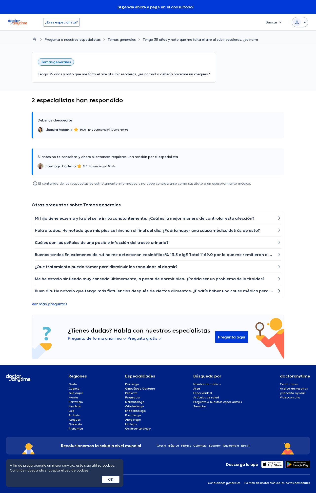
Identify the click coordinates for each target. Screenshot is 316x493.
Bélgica (173, 445)
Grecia (161, 445)
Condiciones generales (224, 483)
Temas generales (122, 39)
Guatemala (231, 445)
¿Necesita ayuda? (293, 393)
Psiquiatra (132, 397)
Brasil (245, 445)
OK (110, 479)
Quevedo (75, 424)
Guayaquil (76, 393)
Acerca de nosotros (294, 388)
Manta (73, 397)
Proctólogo (133, 415)
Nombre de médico (206, 384)
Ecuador (215, 445)
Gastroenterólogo (138, 428)
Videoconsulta (290, 397)
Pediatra (131, 393)
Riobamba (76, 428)
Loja (72, 411)
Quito (73, 384)
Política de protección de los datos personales (277, 483)
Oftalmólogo (134, 406)
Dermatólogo (134, 402)
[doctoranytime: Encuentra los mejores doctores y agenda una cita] (35, 39)
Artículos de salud (206, 397)
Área (196, 388)
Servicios (199, 406)
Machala (75, 406)
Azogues (75, 419)
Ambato (74, 415)
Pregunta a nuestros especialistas (72, 39)
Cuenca (74, 388)
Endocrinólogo (135, 411)
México (186, 445)
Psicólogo (132, 384)
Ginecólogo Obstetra (140, 388)
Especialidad (202, 393)
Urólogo (131, 424)
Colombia (200, 445)
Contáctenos (289, 384)
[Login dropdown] (300, 22)
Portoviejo (76, 402)
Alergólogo (133, 419)
